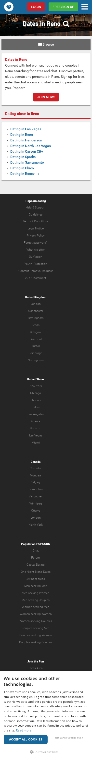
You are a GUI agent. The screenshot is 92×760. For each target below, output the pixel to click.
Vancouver (35, 496)
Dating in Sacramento (27, 162)
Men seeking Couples (36, 600)
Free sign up (63, 7)
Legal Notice (35, 228)
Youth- (28, 264)
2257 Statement (35, 278)
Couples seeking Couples (35, 642)
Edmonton (36, 489)
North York (35, 524)
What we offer (35, 249)
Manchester (35, 311)
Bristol (35, 346)
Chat (36, 550)
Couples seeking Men (36, 628)
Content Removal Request (35, 271)
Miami (36, 442)
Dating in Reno (21, 135)
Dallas (35, 407)
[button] (46, 751)
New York (35, 386)
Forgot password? (35, 242)
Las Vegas (35, 435)
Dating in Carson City (26, 151)
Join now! (46, 97)
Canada (35, 462)
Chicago (35, 393)
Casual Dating (35, 564)
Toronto (35, 468)
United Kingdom (35, 297)
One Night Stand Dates (36, 571)
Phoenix (35, 400)
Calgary (35, 482)
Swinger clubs (35, 579)
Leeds (35, 325)
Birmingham (35, 318)
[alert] (46, 715)
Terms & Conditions (36, 221)
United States (35, 379)
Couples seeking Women (35, 635)
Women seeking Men (35, 607)
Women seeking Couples (35, 621)
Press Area (35, 668)
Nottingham (36, 360)
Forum (35, 557)
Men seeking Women (35, 593)
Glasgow (35, 332)
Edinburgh (35, 353)
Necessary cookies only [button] (69, 737)
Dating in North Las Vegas (30, 146)
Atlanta (35, 421)
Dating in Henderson (26, 140)
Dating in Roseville (24, 174)
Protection (40, 264)
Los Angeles (36, 414)
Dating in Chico (22, 168)
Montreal (35, 475)
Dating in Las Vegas (25, 129)
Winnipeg (35, 503)
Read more (24, 730)
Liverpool (36, 339)
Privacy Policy (36, 235)
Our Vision (35, 256)
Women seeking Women (36, 614)
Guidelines (35, 214)
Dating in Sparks (23, 157)
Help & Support (35, 207)
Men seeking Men (35, 586)
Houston (35, 428)
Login (36, 7)
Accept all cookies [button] (25, 739)
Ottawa (35, 510)
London (36, 304)
